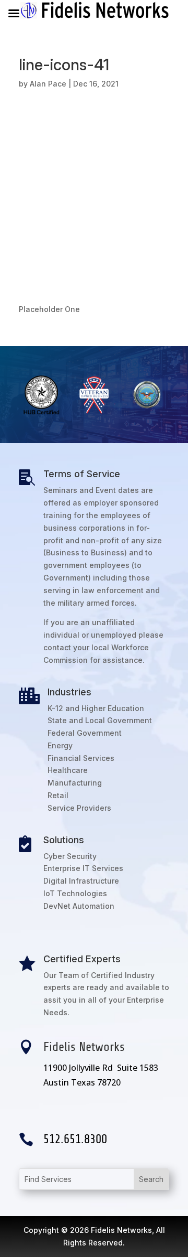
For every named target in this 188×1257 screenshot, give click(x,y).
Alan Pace (48, 83)
